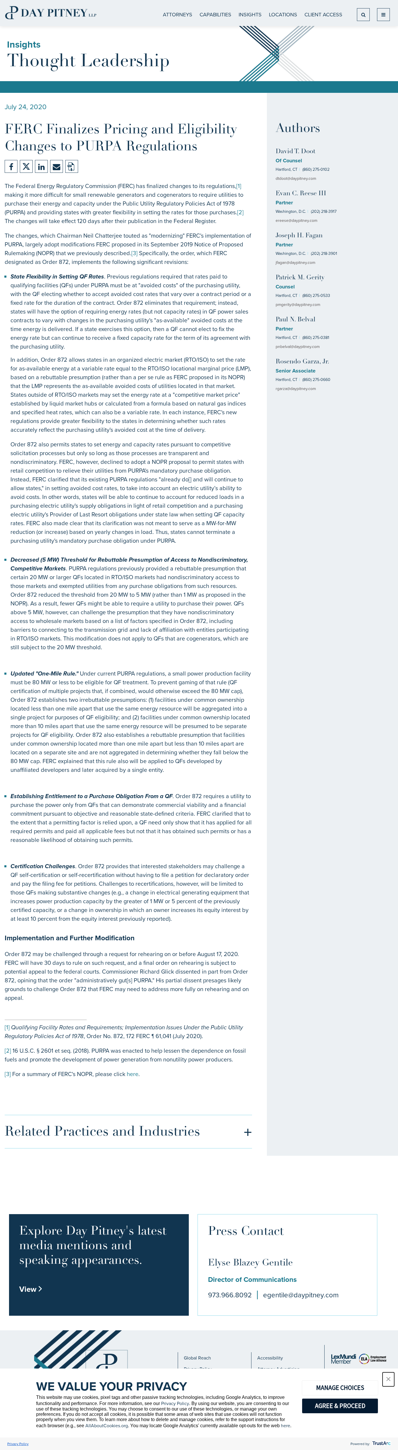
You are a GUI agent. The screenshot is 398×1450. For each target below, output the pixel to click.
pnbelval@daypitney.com (298, 346)
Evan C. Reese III (301, 193)
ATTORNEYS (177, 14)
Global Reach (197, 1358)
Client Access (323, 14)
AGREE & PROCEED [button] (340, 1406)
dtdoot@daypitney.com (296, 178)
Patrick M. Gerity (300, 277)
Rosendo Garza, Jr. (302, 361)
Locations (283, 14)
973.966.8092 (230, 1295)
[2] (240, 212)
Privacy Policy (175, 1403)
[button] (388, 1379)
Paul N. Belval (296, 319)
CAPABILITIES (215, 14)
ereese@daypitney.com (296, 220)
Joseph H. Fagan (299, 235)
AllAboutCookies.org (106, 1425)
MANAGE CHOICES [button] (340, 1387)
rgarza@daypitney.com (296, 388)
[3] (134, 253)
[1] (238, 186)
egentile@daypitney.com (301, 1295)
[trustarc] (381, 1444)
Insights (250, 14)
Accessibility (270, 1358)
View (31, 1289)
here (132, 1074)
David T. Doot (295, 151)
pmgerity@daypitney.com (298, 304)
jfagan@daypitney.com (295, 262)
